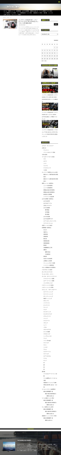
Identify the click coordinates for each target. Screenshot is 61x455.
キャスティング (47, 311)
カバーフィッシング (48, 291)
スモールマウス (47, 329)
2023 (4, 17)
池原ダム (46, 232)
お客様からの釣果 (48, 260)
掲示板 (45, 13)
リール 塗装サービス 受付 (45, 11)
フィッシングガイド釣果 (49, 263)
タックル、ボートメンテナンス (49, 276)
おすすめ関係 (25, 11)
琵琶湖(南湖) (46, 243)
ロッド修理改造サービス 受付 (24, 13)
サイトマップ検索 (16, 14)
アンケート (46, 150)
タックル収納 (47, 331)
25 (44, 58)
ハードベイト (47, 303)
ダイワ (45, 161)
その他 (45, 170)
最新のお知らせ (34, 11)
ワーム (45, 349)
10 (42, 53)
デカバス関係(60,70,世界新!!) (48, 267)
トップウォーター (48, 336)
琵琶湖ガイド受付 (37, 13)
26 (47, 58)
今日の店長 (44, 154)
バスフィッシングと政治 (47, 285)
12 (47, 53)
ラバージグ (46, 353)
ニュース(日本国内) (48, 185)
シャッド (46, 318)
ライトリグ (46, 342)
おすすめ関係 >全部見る (47, 198)
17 (42, 56)
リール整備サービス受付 (10, 13)
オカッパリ (46, 300)
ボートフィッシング (48, 296)
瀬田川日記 (47, 252)
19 (47, 56)
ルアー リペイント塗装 (49, 280)
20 (49, 56)
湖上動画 (47, 214)
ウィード (46, 307)
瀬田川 (45, 249)
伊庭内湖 (46, 236)
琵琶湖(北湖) (46, 241)
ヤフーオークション (48, 223)
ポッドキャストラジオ (47, 272)
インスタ (50, 13)
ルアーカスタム (47, 356)
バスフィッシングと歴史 (47, 287)
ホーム (5, 11)
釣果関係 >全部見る (46, 227)
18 (44, 56)
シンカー (46, 347)
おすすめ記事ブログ (48, 218)
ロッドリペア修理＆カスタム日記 (50, 172)
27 (49, 58)
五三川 (45, 229)
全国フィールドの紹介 (47, 225)
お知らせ (44, 148)
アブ (45, 159)
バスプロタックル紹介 (47, 269)
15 (54, 53)
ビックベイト (47, 305)
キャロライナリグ (48, 314)
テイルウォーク (47, 167)
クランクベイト (47, 316)
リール (45, 358)
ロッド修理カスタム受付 (47, 407)
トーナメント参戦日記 (49, 265)
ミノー (45, 325)
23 (57, 56)
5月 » (45, 61)
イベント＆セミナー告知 (49, 152)
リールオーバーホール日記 (48, 156)
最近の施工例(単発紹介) (50, 393)
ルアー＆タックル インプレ (50, 221)
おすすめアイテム (48, 203)
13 (49, 53)
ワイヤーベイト (47, 351)
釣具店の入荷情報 (48, 194)
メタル (45, 327)
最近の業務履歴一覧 (48, 391)
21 (52, 56)
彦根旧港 (46, 234)
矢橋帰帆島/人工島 (48, 247)
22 (54, 56)
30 (57, 58)
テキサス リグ (47, 334)
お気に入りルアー (48, 205)
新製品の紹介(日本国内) (49, 190)
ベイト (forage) (47, 340)
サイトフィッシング (48, 294)
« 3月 (42, 61)
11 (44, 53)
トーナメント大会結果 (49, 196)
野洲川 (45, 245)
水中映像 (47, 212)
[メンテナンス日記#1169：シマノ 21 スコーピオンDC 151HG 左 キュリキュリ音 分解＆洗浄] (10, 24)
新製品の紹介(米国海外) (49, 192)
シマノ (45, 163)
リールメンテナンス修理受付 (48, 389)
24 (42, 58)
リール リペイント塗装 (49, 278)
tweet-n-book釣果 (48, 258)
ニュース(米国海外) (48, 187)
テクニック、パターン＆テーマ (49, 289)
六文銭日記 (47, 254)
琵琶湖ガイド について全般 (50, 382)
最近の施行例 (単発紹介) (50, 402)
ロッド (45, 360)
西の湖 (45, 238)
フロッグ (46, 322)
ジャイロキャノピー (48, 283)
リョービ (46, 165)
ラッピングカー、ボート (47, 274)
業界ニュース (11, 11)
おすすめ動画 (47, 207)
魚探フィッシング (48, 298)
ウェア (45, 309)
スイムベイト (47, 320)
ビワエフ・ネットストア (47, 145)
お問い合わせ (7, 14)
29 (54, 58)
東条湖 (45, 256)
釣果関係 (18, 11)
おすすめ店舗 (47, 216)
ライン (45, 345)
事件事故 (47, 210)
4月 (8, 17)
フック (45, 338)
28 (52, 58)
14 (52, 53)
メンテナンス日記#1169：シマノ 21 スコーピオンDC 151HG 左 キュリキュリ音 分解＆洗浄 (28, 21)
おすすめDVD (47, 201)
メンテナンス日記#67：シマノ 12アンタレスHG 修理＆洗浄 (49, 76)
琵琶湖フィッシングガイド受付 (49, 415)
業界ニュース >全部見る (47, 183)
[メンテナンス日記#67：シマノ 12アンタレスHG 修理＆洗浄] (49, 73)
